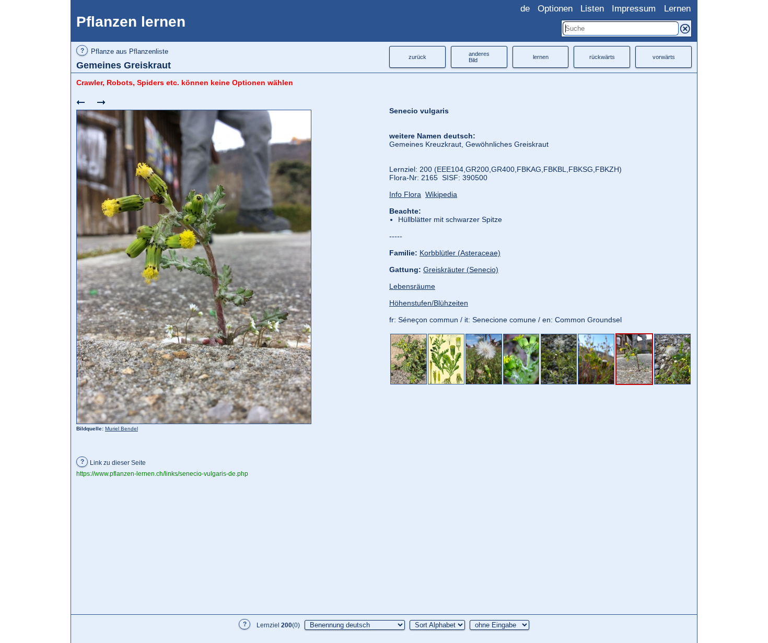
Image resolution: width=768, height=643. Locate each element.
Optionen (555, 9)
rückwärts (602, 57)
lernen (541, 57)
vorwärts (664, 57)
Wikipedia (441, 194)
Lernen (677, 9)
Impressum (634, 9)
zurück (417, 57)
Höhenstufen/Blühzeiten (428, 303)
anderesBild (479, 57)
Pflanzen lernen (130, 22)
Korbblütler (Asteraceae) (460, 253)
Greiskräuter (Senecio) (460, 269)
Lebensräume (412, 286)
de (525, 9)
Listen (592, 9)
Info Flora (405, 194)
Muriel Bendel (121, 428)
